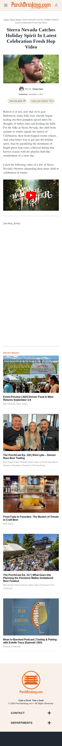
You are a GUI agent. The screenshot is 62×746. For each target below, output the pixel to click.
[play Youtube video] (31, 195)
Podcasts (26, 465)
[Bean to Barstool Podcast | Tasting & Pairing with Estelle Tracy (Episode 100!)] (31, 616)
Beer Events (8, 462)
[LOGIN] (56, 5)
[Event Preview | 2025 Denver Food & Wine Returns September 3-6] (31, 374)
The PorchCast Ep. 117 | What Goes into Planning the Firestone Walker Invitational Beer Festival (28, 578)
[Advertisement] (31, 291)
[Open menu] (6, 5)
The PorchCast (38, 465)
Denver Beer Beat (49, 462)
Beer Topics (15, 20)
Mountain (17, 465)
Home (6, 20)
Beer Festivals (9, 404)
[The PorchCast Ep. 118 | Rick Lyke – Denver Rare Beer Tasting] (31, 432)
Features (7, 465)
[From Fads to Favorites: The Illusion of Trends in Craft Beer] (31, 494)
